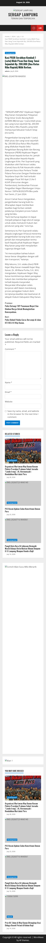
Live (40, 28)
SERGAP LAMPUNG (23, 14)
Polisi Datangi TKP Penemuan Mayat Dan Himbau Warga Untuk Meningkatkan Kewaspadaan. (21, 308)
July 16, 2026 (11, 554)
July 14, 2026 (11, 928)
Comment (10, 349)
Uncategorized (10, 53)
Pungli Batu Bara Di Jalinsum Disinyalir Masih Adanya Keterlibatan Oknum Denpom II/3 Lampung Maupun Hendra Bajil (23, 530)
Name (8, 382)
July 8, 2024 (14, 71)
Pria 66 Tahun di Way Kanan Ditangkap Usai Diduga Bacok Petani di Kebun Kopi (23, 907)
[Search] (26, 28)
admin (7, 71)
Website (8, 401)
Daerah (9, 917)
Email (8, 392)
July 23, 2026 (11, 514)
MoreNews (39, 937)
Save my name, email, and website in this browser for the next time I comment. (23, 414)
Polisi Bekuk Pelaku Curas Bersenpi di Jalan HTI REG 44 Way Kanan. (23, 319)
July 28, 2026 (11, 477)
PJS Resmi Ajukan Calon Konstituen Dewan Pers (23, 493)
